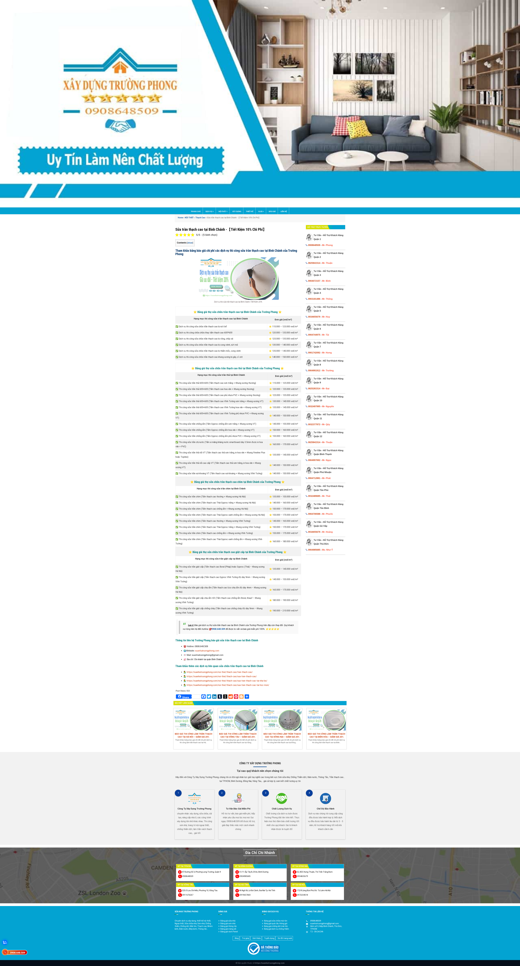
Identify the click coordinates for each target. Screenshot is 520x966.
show (190, 243)
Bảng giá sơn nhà (227, 923)
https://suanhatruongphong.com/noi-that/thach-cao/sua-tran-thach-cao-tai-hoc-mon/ (228, 685)
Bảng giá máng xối (228, 929)
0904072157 (314, 281)
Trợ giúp (245, 938)
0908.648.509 (218, 629)
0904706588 (314, 514)
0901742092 (314, 353)
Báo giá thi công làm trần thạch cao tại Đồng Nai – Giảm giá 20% (282, 735)
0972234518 (302, 895)
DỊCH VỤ (210, 211)
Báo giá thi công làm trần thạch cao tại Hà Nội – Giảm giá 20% (193, 735)
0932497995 (314, 406)
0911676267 (187, 895)
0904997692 (314, 460)
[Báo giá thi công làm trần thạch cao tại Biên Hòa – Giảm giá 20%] (326, 720)
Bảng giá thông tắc (228, 926)
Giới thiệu (257, 938)
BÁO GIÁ (272, 211)
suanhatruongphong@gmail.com (324, 923)
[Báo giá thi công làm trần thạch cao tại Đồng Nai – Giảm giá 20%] (282, 720)
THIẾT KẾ (249, 211)
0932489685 (314, 496)
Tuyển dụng (269, 938)
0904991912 (314, 370)
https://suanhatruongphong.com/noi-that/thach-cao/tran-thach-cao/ (220, 672)
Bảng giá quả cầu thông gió (275, 923)
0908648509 (314, 245)
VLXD (261, 211)
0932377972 (314, 424)
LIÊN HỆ (284, 211)
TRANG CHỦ (196, 211)
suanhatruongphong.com (207, 651)
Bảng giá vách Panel (229, 932)
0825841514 (314, 263)
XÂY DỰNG (236, 211)
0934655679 (314, 317)
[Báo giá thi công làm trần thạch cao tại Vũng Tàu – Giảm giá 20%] (238, 720)
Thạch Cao (200, 218)
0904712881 (314, 478)
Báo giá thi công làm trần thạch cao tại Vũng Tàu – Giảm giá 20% (237, 735)
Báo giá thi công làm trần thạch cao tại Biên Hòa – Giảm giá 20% (326, 735)
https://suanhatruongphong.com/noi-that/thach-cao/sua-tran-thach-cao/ (222, 676)
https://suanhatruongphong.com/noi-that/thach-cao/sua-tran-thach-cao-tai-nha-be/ (227, 680)
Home (180, 218)
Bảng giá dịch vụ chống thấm (276, 929)
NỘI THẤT (223, 211)
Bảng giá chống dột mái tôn (276, 926)
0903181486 (314, 299)
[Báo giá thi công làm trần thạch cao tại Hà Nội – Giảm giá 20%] (193, 720)
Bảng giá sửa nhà (227, 921)
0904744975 (314, 335)
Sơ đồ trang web (285, 938)
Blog (237, 938)
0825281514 (314, 388)
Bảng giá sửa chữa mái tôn (275, 921)
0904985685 (314, 550)
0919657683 (245, 895)
